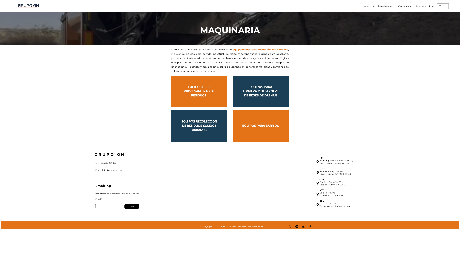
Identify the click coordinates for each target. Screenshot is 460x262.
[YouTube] (296, 226)
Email (98, 199)
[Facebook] (310, 226)
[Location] (317, 161)
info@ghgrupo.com (112, 170)
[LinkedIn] (303, 226)
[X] (290, 226)
